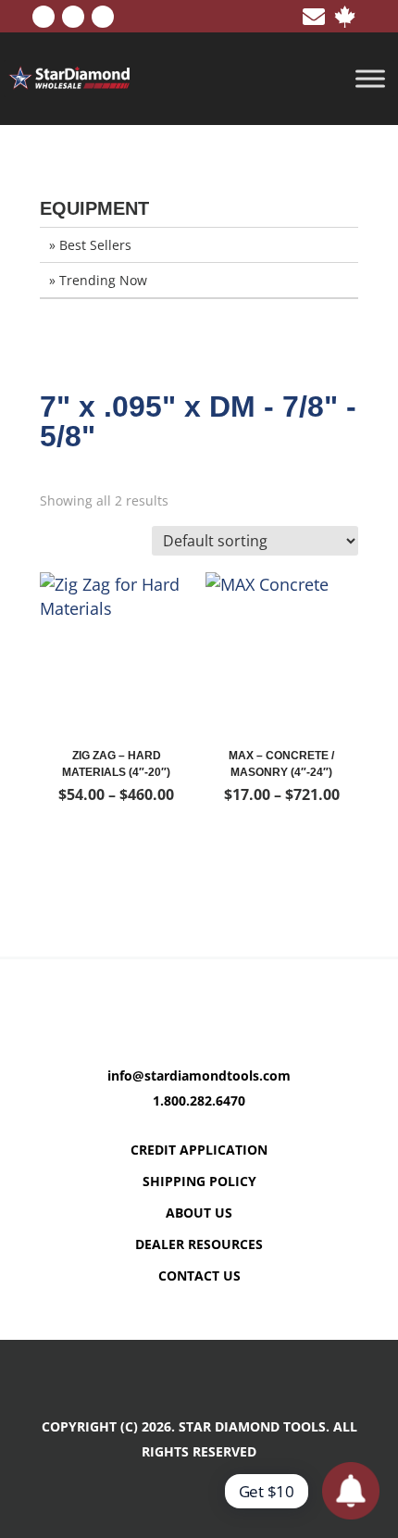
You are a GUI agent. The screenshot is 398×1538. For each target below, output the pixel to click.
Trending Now (103, 280)
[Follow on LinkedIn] (73, 17)
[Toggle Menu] (370, 79)
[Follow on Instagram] (103, 17)
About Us (199, 1212)
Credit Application (199, 1149)
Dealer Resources (199, 1244)
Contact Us (199, 1275)
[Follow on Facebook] (43, 17)
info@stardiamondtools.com (199, 1075)
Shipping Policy (199, 1181)
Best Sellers (95, 245)
